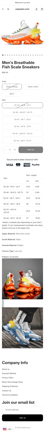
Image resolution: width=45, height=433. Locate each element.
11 (26, 55)
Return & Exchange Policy (12, 382)
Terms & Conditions (10, 395)
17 (40, 55)
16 (37, 55)
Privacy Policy (8, 378)
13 (31, 55)
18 (42, 55)
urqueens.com (25, 428)
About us (5, 369)
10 (23, 55)
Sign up (22, 418)
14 (33, 55)
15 (35, 55)
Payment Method (9, 373)
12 (28, 55)
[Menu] (3, 9)
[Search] (8, 9)
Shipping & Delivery (10, 386)
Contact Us (6, 391)
